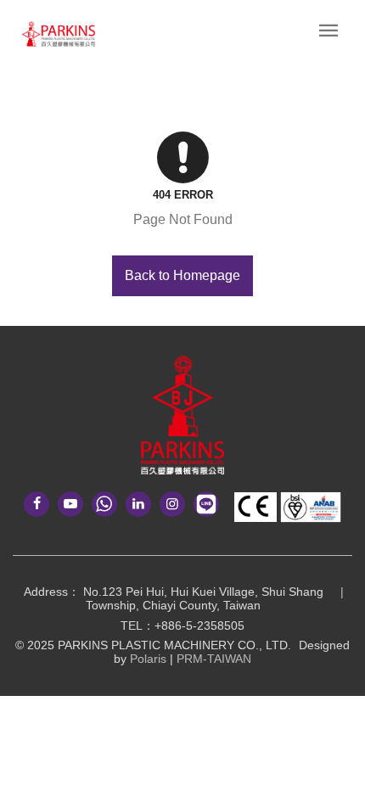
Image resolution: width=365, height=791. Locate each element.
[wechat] (104, 504)
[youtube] (70, 504)
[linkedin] (138, 504)
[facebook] (36, 504)
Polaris (148, 658)
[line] (206, 504)
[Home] (58, 34)
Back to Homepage (182, 275)
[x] (172, 504)
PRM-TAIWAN (214, 658)
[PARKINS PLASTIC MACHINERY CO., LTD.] (182, 415)
